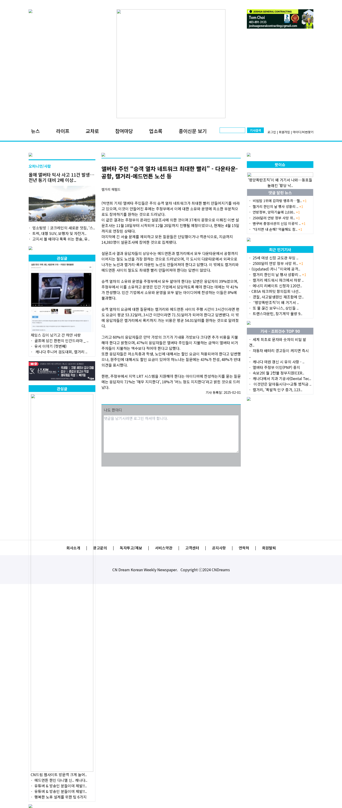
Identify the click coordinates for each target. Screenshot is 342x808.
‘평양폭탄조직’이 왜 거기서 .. (276, 302)
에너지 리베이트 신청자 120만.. (277, 285)
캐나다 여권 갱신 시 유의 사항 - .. (278, 361)
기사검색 (255, 130)
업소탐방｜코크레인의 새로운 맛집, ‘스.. (63, 227)
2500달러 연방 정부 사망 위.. (276, 217)
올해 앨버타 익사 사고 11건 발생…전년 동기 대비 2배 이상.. (61, 177)
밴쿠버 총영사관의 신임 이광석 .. (279, 223)
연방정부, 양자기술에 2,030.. (276, 212)
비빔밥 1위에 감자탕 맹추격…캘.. (280, 200)
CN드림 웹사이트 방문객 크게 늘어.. (59, 774)
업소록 (155, 130)
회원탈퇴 (269, 548)
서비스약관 (163, 548)
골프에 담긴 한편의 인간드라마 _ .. (61, 340)
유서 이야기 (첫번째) (50, 346)
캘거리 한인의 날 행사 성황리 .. (278, 206)
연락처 (244, 548)
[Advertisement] (171, 500)
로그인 (272, 132)
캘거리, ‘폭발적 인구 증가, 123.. (277, 389)
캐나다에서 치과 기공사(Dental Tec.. (282, 378)
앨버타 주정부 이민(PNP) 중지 (276, 367)
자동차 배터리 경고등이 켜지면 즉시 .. (279, 353)
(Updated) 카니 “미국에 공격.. (275, 269)
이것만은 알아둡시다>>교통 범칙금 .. (282, 384)
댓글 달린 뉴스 (280, 192)
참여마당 (124, 130)
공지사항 (219, 548)
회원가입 (284, 132)
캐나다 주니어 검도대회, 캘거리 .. (60, 351)
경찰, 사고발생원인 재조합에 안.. (278, 297)
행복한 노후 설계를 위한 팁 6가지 (60, 797)
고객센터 (192, 548)
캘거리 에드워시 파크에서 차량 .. (278, 280)
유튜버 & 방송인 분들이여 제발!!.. (60, 785)
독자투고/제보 (131, 548)
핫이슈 (280, 164)
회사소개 (73, 548)
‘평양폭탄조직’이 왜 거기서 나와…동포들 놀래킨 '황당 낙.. (280, 182)
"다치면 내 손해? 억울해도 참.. (277, 229)
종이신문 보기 (193, 130)
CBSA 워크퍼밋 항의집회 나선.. (275, 291)
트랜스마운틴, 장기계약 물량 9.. (277, 313)
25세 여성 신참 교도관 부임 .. (275, 257)
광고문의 (100, 548)
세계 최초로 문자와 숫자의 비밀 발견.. (277, 342)
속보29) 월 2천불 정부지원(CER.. (278, 373)
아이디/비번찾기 (303, 132)
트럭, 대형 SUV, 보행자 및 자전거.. (59, 233)
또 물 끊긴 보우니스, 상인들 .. (275, 308)
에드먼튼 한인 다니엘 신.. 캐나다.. (60, 780)
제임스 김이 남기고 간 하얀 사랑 (56, 335)
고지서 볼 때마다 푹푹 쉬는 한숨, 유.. (61, 239)
